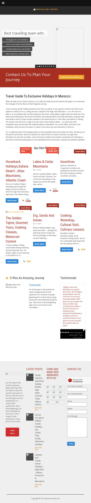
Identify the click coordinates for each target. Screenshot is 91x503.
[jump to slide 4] (43, 66)
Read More (12, 431)
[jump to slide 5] (45, 66)
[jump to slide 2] (39, 66)
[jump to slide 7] (49, 66)
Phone (69, 401)
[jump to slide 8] (51, 66)
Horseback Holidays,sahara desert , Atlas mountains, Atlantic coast (17, 171)
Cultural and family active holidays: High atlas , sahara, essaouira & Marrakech (39, 468)
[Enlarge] (49, 388)
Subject (70, 409)
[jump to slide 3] (41, 66)
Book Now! (12, 200)
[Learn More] (18, 212)
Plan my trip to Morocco (71, 77)
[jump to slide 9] (53, 66)
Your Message (72, 416)
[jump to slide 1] (37, 66)
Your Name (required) (75, 386)
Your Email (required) (74, 394)
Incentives (67, 162)
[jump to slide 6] (47, 66)
